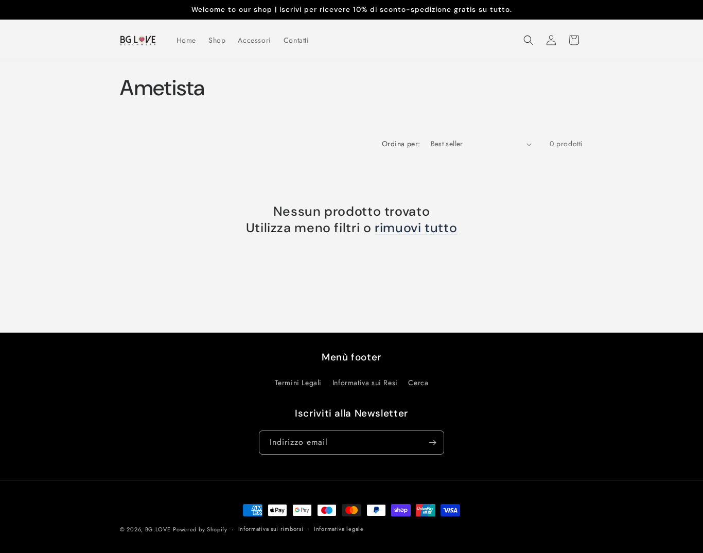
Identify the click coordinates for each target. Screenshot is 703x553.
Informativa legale (339, 529)
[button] (528, 40)
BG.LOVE (158, 529)
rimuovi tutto (416, 228)
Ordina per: (401, 144)
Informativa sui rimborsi (271, 529)
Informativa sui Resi (365, 382)
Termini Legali (298, 382)
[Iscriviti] (432, 442)
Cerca (418, 382)
